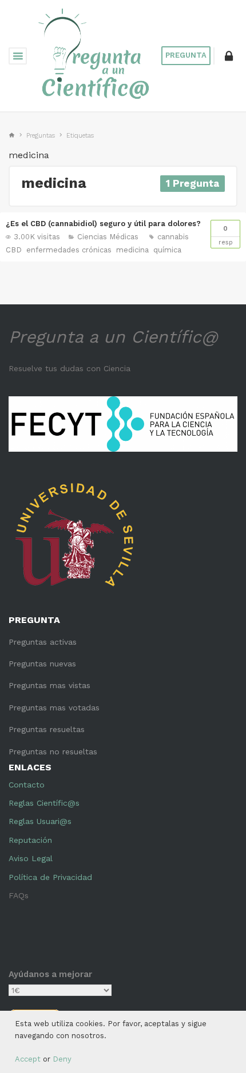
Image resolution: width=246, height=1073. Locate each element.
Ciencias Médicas (107, 236)
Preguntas (40, 135)
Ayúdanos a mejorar (50, 974)
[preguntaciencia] (94, 55)
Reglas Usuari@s (40, 821)
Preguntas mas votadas (54, 707)
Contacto (27, 784)
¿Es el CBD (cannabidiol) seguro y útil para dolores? (103, 223)
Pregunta (186, 55)
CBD (14, 250)
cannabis (173, 236)
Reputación (30, 840)
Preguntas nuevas (42, 663)
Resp (226, 235)
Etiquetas (80, 135)
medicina (132, 250)
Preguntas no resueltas (53, 751)
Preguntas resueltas (47, 729)
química (167, 250)
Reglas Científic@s (44, 802)
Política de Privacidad (50, 877)
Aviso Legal (31, 858)
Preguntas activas (43, 641)
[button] (228, 56)
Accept (28, 1059)
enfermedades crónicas (69, 250)
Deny (62, 1059)
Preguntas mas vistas (49, 685)
